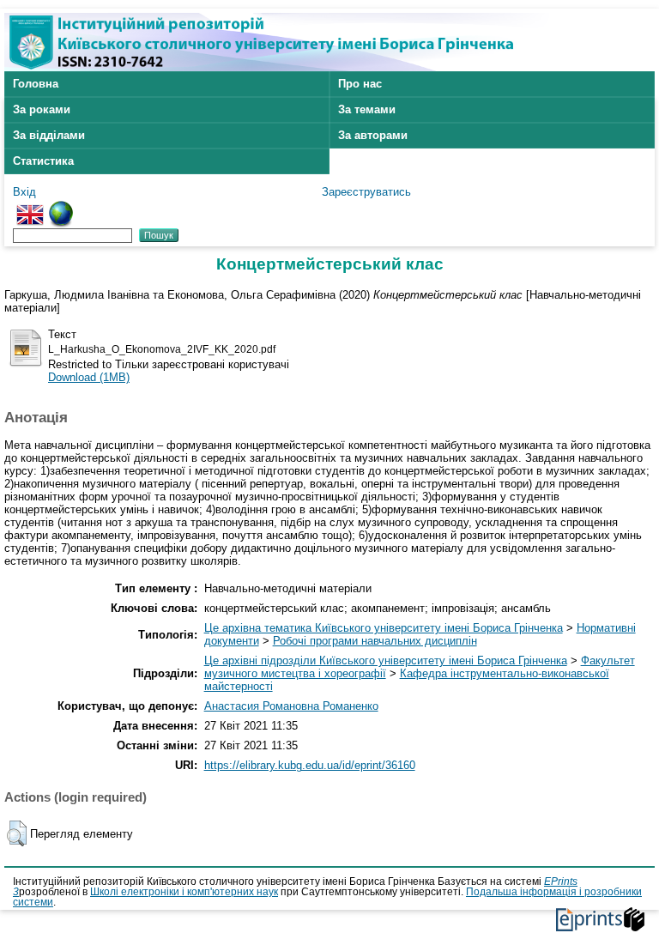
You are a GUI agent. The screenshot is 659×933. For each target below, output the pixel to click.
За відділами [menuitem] (49, 135)
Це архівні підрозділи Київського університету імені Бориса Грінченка (385, 660)
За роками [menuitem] (41, 109)
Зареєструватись (366, 191)
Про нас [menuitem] (360, 83)
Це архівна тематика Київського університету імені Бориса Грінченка (383, 627)
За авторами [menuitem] (373, 135)
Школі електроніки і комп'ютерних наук (184, 892)
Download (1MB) (89, 377)
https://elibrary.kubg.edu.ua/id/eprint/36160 (309, 765)
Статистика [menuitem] (43, 160)
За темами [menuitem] (367, 109)
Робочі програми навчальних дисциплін (375, 640)
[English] (30, 207)
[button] (17, 833)
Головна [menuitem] (35, 83)
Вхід (24, 191)
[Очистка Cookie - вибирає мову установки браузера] (61, 207)
